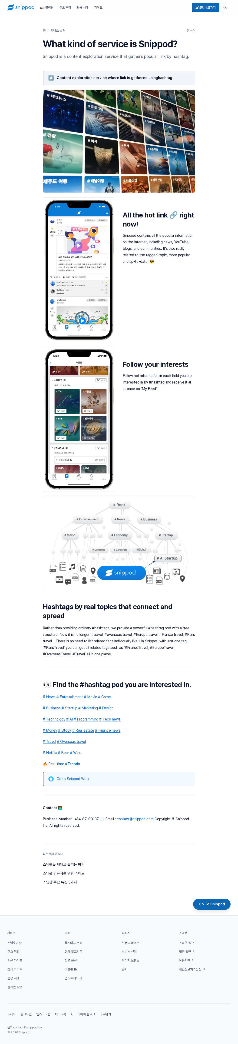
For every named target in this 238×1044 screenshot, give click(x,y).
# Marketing (88, 708)
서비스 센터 (129, 952)
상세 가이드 (14, 969)
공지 (124, 969)
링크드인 (26, 1014)
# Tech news (110, 719)
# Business (52, 708)
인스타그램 (43, 1014)
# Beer (63, 752)
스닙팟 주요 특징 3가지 (60, 882)
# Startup (69, 708)
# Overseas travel (71, 741)
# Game (104, 697)
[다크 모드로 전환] (225, 7)
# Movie (90, 697)
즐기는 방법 (14, 987)
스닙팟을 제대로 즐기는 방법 (64, 864)
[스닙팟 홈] (20, 7)
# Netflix (50, 752)
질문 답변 (187, 952)
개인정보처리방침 (192, 969)
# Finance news (107, 730)
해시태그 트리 (73, 943)
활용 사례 (83, 7)
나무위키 (105, 1014)
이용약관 (186, 960)
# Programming (86, 719)
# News (49, 697)
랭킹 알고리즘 (73, 952)
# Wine (75, 752)
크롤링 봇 (71, 969)
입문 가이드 (14, 960)
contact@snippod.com (135, 819)
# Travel (49, 741)
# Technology (54, 719)
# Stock (64, 730)
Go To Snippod (212, 904)
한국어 (191, 30)
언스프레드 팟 (73, 978)
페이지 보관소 (130, 960)
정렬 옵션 (71, 960)
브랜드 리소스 (130, 943)
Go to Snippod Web (73, 779)
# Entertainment (69, 697)
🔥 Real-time (53, 764)
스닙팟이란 (47, 7)
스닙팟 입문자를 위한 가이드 (64, 873)
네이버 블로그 (86, 1014)
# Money (50, 730)
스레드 (11, 1014)
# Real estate (83, 730)
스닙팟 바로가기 (205, 7)
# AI (69, 719)
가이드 (98, 7)
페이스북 (60, 1014)
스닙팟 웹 (187, 943)
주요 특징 (65, 7)
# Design (106, 708)
